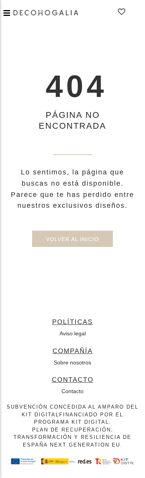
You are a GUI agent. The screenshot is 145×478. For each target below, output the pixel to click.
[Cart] (133, 12)
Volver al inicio (72, 239)
